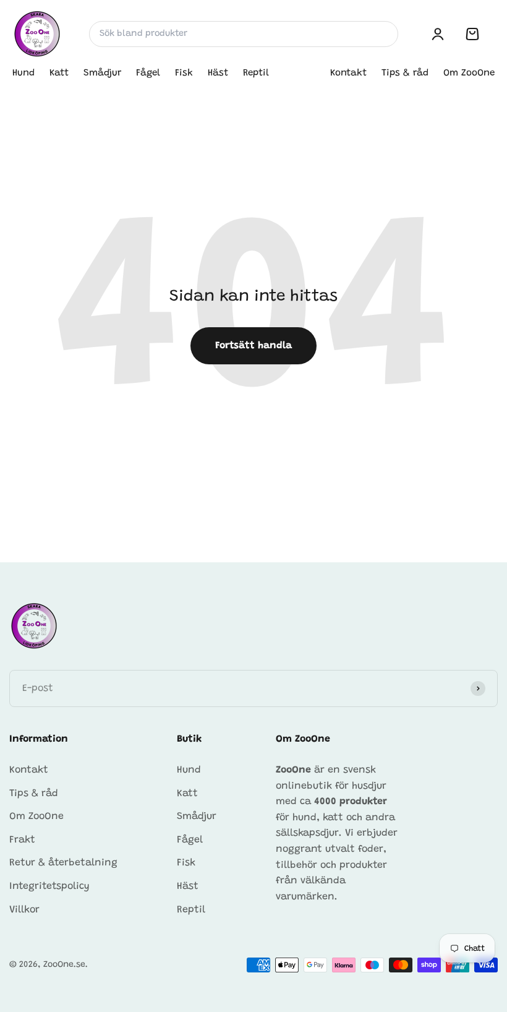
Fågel (148, 73)
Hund (23, 73)
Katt (59, 73)
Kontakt (348, 73)
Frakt (22, 840)
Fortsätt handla (253, 346)
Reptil (256, 73)
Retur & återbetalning (63, 863)
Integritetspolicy (49, 886)
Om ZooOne (469, 73)
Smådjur (102, 73)
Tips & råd (404, 73)
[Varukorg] (472, 34)
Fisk (184, 73)
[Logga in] (437, 34)
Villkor (24, 910)
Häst (218, 73)
